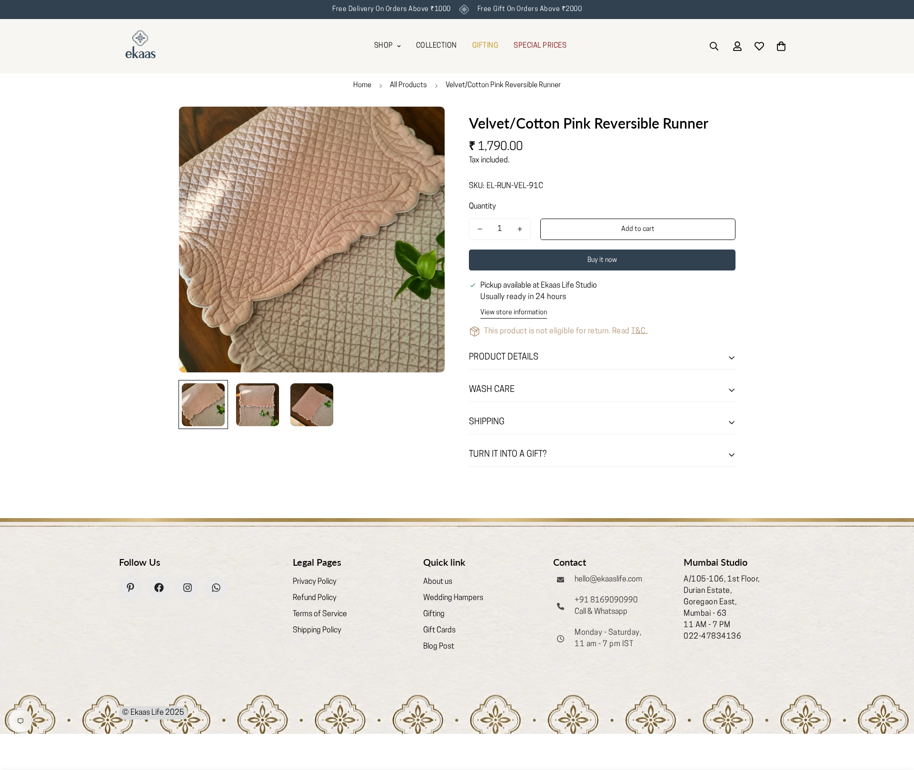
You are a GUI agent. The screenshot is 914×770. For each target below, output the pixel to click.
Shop (383, 46)
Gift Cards (439, 630)
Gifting (434, 614)
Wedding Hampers (453, 598)
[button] (781, 46)
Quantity (482, 206)
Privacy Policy (315, 582)
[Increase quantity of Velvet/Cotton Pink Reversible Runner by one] (519, 229)
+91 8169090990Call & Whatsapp (606, 606)
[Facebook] (159, 587)
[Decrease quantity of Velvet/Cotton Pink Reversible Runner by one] (479, 229)
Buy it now (602, 260)
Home (362, 85)
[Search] (714, 46)
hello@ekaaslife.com (608, 579)
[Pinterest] (130, 587)
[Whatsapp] (216, 587)
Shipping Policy (317, 630)
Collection (436, 46)
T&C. (639, 331)
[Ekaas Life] (140, 46)
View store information (513, 312)
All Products (408, 85)
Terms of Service (320, 614)
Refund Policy (315, 598)
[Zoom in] (425, 126)
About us (437, 582)
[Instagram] (187, 587)
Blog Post (438, 646)
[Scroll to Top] (895, 718)
